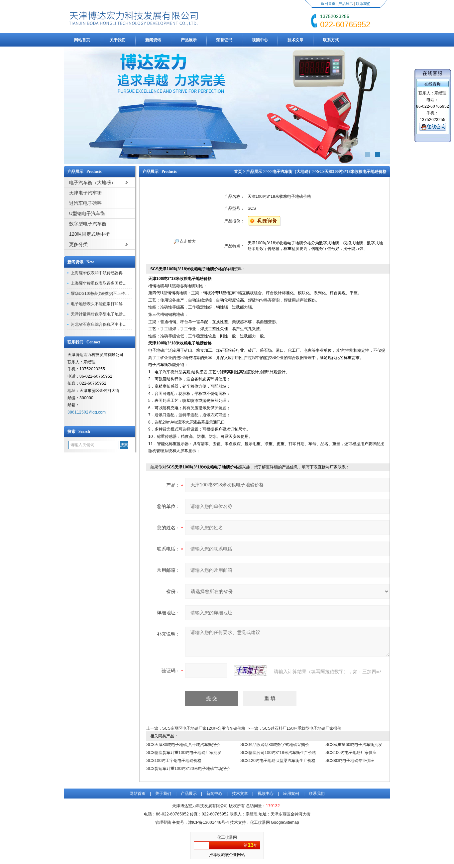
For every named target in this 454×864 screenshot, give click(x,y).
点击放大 (187, 241)
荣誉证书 (224, 40)
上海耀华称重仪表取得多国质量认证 (103, 283)
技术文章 (295, 40)
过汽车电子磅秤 (85, 203)
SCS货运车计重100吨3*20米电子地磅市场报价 (188, 768)
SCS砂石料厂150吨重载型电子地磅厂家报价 (301, 728)
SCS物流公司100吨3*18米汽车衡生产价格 (278, 752)
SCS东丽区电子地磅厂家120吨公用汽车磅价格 (203, 728)
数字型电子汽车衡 (87, 223)
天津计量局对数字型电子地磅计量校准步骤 (109, 314)
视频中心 (260, 40)
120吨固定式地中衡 (89, 234)
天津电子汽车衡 (85, 192)
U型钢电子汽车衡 (87, 213)
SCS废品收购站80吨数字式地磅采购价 (274, 744)
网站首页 (82, 40)
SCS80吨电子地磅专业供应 (349, 760)
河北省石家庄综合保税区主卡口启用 (103, 324)
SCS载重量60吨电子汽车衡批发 (353, 744)
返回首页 (328, 4)
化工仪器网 (227, 837)
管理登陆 (163, 822)
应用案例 (291, 793)
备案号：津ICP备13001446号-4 (200, 822)
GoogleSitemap (285, 822)
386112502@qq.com (86, 412)
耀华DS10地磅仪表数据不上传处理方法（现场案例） (118, 293)
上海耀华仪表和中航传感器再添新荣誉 (105, 273)
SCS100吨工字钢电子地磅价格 (173, 760)
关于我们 (118, 40)
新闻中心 (214, 793)
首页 (238, 171)
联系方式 (331, 40)
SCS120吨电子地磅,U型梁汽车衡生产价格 (277, 760)
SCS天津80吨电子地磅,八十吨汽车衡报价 (183, 744)
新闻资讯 (153, 40)
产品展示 (345, 4)
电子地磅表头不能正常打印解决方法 (103, 304)
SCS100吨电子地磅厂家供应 (351, 752)
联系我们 (363, 4)
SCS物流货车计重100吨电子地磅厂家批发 (183, 752)
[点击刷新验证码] (250, 670)
